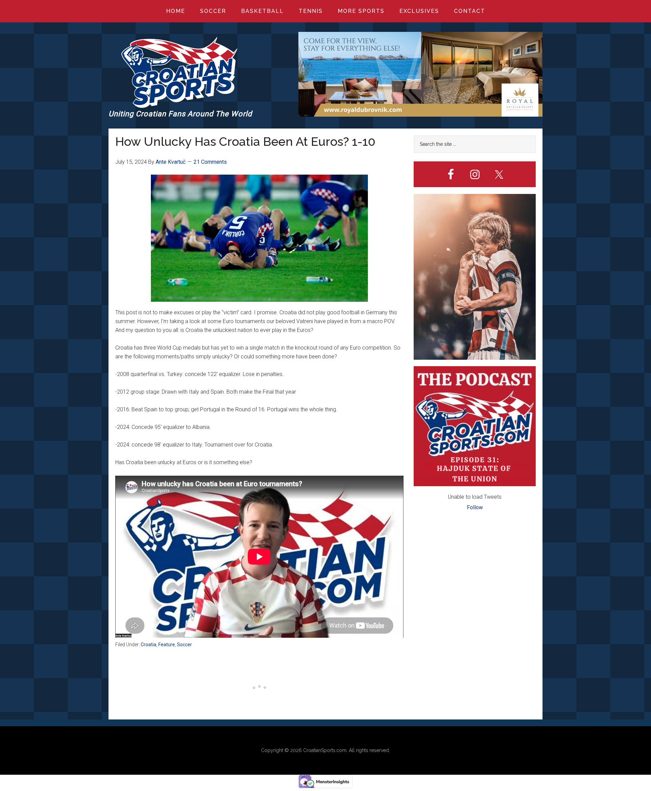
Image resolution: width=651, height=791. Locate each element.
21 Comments (210, 162)
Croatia (148, 644)
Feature (166, 644)
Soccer (184, 644)
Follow (475, 507)
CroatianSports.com (325, 750)
